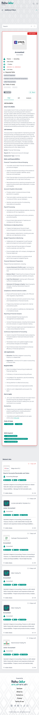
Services (19, 688)
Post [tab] (9, 98)
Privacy (19, 698)
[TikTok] (24, 706)
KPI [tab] (19, 98)
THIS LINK (16, 418)
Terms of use (19, 701)
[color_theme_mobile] (34, 4)
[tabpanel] (19, 272)
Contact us (19, 695)
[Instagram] (27, 706)
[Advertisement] (19, 17)
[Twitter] (21, 705)
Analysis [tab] (28, 98)
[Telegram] (15, 706)
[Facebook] (18, 706)
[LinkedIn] (12, 706)
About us (19, 692)
